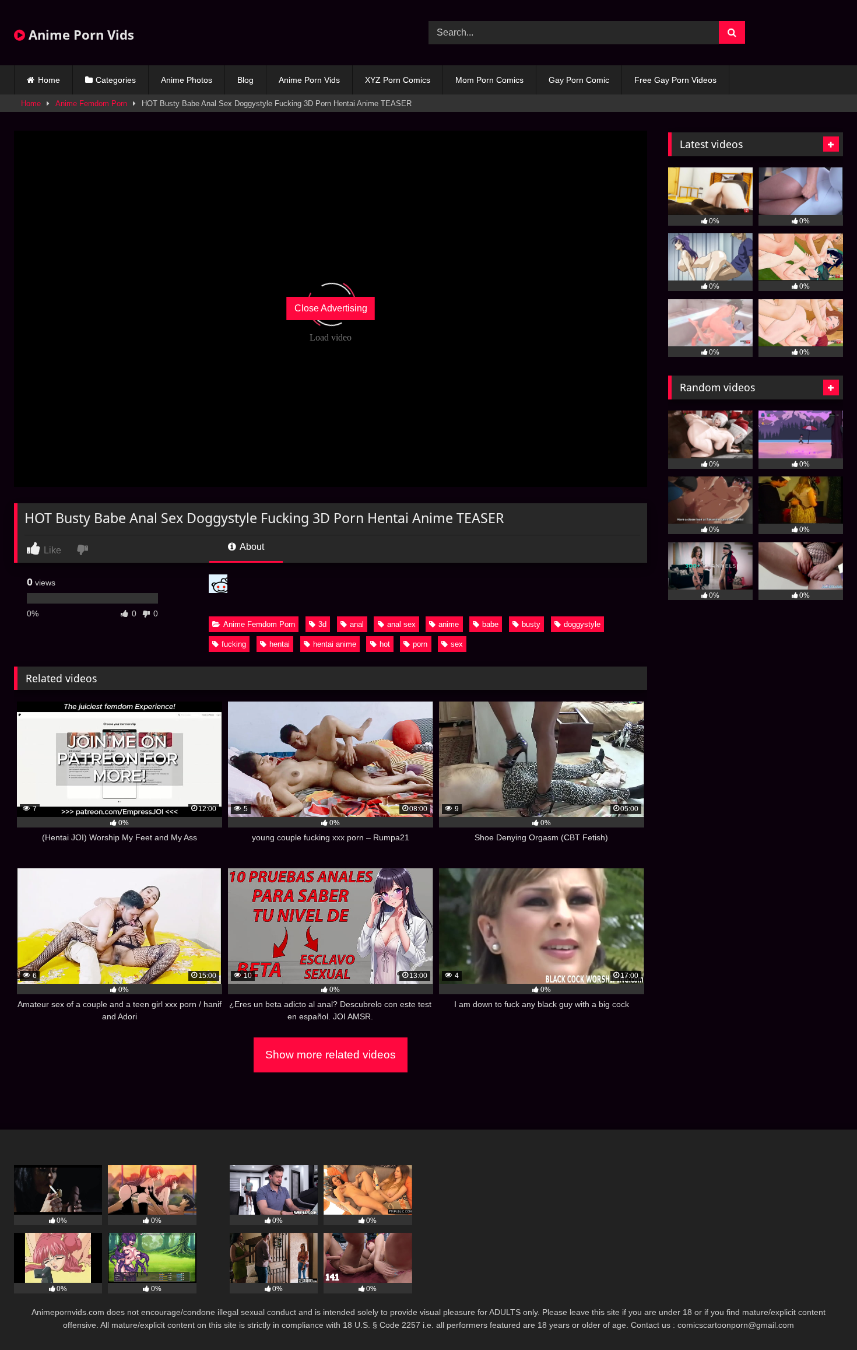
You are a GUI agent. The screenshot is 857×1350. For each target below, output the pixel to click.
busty (531, 624)
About (251, 547)
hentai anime (334, 644)
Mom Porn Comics (489, 80)
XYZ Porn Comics (397, 80)
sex (457, 644)
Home (49, 80)
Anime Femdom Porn (91, 103)
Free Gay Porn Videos (675, 80)
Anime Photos (186, 80)
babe (490, 624)
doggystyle (582, 624)
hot (385, 644)
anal (357, 624)
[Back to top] (821, 1315)
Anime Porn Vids (79, 34)
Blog (245, 80)
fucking (234, 644)
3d (322, 624)
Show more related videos (330, 1055)
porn (420, 644)
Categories (116, 80)
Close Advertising (330, 308)
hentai (279, 644)
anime (448, 624)
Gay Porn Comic (579, 80)
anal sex (401, 624)
